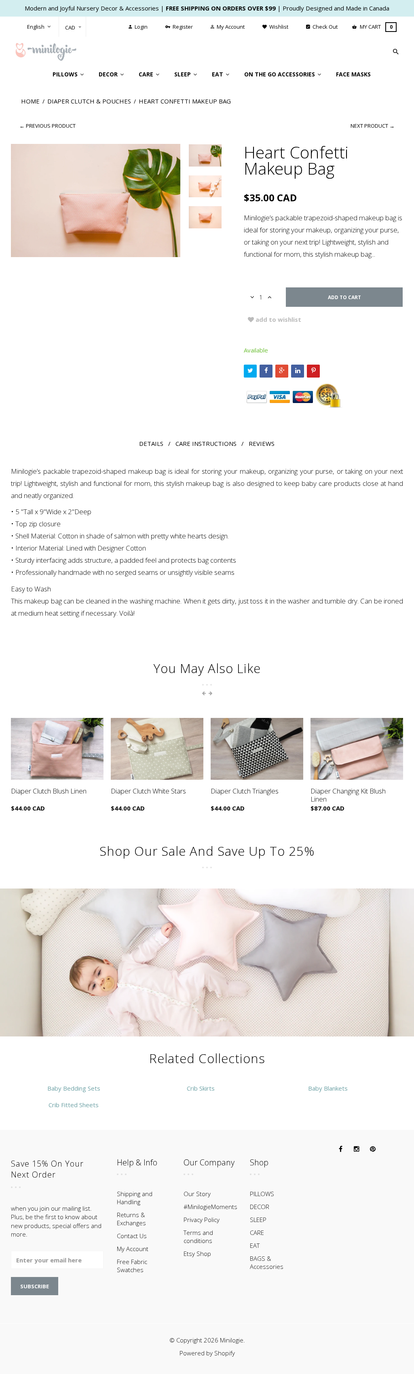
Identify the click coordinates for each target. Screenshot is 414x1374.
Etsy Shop (197, 1253)
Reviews (262, 443)
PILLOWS (262, 1194)
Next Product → (373, 125)
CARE (257, 1232)
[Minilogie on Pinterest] (372, 1149)
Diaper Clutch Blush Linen (49, 791)
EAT (255, 1245)
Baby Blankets (328, 1088)
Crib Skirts (201, 1088)
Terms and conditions (198, 1236)
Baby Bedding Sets (73, 1088)
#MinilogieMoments (210, 1207)
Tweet (250, 371)
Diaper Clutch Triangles (245, 791)
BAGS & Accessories (266, 1262)
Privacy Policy (202, 1220)
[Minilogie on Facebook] (340, 1149)
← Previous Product (47, 125)
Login (140, 26)
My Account (230, 26)
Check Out (324, 26)
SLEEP (258, 1220)
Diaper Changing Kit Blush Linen (348, 795)
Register (182, 26)
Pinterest (313, 371)
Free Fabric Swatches (132, 1266)
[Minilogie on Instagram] (356, 1149)
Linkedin (297, 371)
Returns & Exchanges (131, 1219)
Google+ (281, 371)
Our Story (197, 1194)
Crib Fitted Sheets (74, 1105)
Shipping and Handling (134, 1198)
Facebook (266, 371)
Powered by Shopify (207, 1353)
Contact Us (132, 1236)
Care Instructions (206, 443)
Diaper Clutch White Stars (148, 791)
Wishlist (278, 26)
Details (151, 443)
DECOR (259, 1207)
